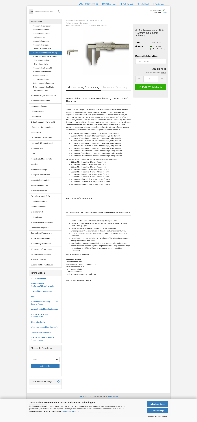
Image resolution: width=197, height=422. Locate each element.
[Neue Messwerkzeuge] (58, 381)
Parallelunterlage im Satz (40, 196)
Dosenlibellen (36, 117)
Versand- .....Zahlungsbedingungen (44, 309)
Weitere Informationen (157, 416)
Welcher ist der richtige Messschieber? (39, 315)
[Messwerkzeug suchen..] (58, 11)
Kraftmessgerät (37, 148)
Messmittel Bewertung (115, 87)
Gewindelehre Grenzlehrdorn (41, 138)
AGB (32, 296)
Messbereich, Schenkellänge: (146, 56)
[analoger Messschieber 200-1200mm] (106, 52)
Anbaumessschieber (41, 30)
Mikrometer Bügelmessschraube (43, 95)
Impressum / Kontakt (39, 278)
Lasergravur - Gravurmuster (41, 332)
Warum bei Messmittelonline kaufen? (45, 327)
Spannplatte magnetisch (40, 228)
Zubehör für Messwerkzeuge (42, 265)
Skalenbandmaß (37, 212)
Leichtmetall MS (39, 37)
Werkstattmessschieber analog (45, 53)
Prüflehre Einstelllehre (39, 201)
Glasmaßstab (36, 133)
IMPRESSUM (113, 396)
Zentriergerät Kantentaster (41, 254)
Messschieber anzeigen (42, 26)
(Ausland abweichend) (157, 49)
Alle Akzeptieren (157, 404)
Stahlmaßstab (36, 217)
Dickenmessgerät (37, 111)
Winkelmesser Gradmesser (41, 249)
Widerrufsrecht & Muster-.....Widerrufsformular (42, 285)
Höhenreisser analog (41, 60)
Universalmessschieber (42, 49)
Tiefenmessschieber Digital (43, 87)
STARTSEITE (84, 396)
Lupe (33, 154)
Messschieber (36, 21)
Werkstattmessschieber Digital (45, 56)
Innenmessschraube (39, 106)
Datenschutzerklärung (70, 411)
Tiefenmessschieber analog (43, 83)
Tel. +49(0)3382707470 (89, 4)
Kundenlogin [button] (159, 4)
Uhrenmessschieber (40, 91)
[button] (143, 4)
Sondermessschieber (41, 79)
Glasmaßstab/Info (38, 322)
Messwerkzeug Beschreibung (83, 87)
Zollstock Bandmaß (38, 259)
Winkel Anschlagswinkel (40, 238)
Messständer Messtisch (40, 180)
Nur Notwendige (157, 411)
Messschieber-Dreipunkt (42, 68)
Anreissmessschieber (41, 34)
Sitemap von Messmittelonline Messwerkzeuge (42, 338)
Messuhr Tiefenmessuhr (40, 101)
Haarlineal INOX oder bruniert (42, 143)
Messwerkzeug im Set (39, 185)
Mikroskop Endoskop (39, 191)
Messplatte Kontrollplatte (40, 175)
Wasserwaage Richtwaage (41, 244)
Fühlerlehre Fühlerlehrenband (42, 127)
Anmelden (45, 366)
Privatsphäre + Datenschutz (41, 291)
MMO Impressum (110, 4)
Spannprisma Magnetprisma (41, 233)
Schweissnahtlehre (38, 207)
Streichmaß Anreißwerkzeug (42, 222)
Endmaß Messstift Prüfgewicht (43, 122)
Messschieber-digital (41, 45)
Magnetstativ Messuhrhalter (41, 159)
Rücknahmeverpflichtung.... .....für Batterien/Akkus (44, 303)
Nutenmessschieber (40, 76)
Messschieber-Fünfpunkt (42, 72)
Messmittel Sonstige (39, 170)
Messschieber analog (41, 41)
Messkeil (34, 164)
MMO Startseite (127, 4)
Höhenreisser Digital (40, 64)
